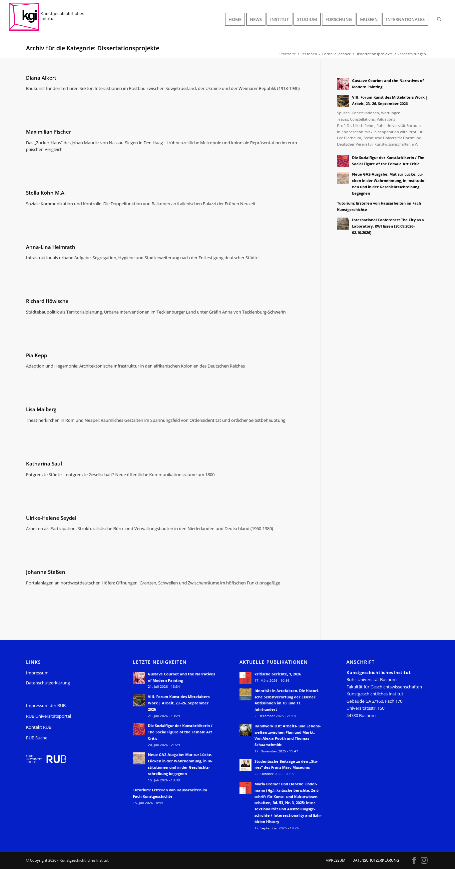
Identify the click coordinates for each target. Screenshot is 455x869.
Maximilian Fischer (48, 131)
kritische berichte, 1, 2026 (277, 673)
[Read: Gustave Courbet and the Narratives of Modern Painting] (343, 84)
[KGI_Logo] (51, 19)
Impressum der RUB (46, 705)
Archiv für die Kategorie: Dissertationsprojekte (92, 48)
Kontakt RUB (38, 727)
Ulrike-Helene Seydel (51, 517)
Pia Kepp (36, 355)
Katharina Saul (44, 463)
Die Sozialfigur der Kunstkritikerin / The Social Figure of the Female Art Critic (180, 732)
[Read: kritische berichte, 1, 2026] (245, 678)
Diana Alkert (41, 77)
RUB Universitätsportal (48, 716)
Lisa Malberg (41, 409)
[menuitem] (235, 19)
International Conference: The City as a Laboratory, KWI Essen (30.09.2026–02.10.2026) (388, 226)
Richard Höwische (47, 301)
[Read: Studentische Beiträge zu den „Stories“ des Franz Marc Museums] (245, 765)
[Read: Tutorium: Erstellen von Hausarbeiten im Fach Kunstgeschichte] (343, 207)
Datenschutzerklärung (48, 683)
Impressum (37, 673)
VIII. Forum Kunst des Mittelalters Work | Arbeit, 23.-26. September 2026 (179, 703)
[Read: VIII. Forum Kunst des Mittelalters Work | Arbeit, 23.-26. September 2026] (343, 101)
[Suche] (439, 19)
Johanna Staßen (45, 571)
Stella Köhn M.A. (46, 192)
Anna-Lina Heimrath (50, 247)
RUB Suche (36, 738)
